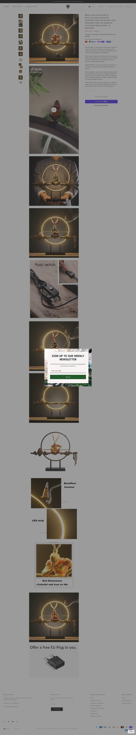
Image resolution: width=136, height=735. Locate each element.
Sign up (68, 377)
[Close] (90, 350)
